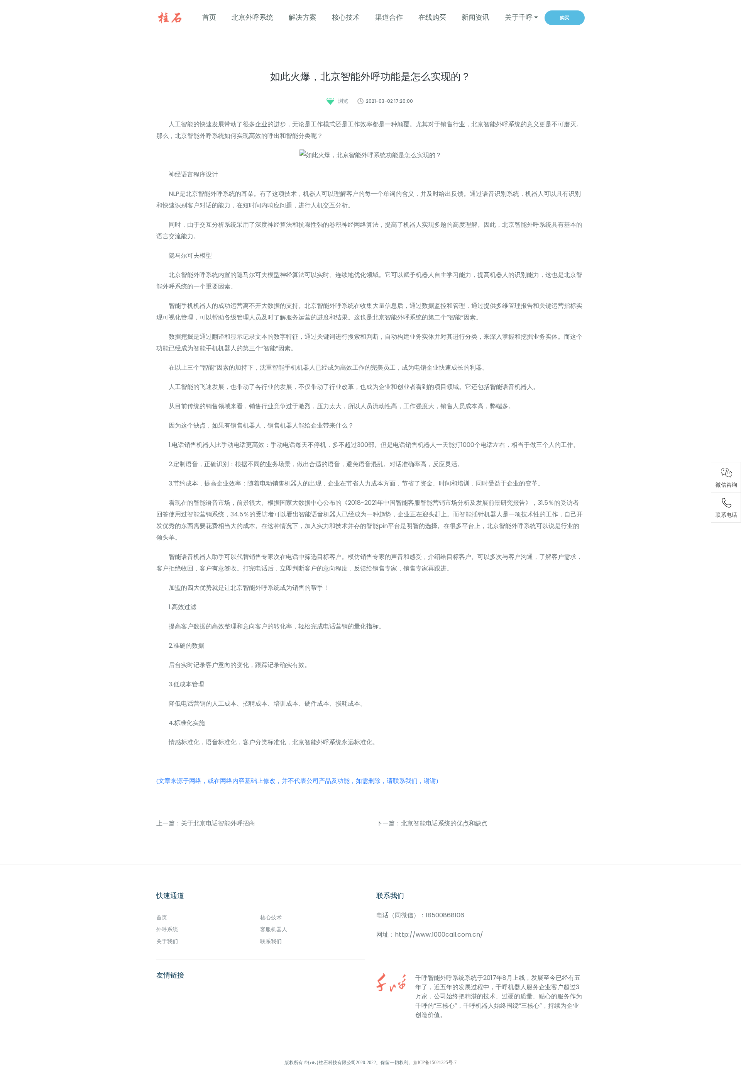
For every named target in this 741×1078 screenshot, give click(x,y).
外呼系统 (167, 929)
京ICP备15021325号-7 (435, 1062)
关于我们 (167, 941)
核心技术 (346, 17)
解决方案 (302, 17)
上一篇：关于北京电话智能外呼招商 (205, 823)
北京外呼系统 (252, 17)
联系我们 (271, 941)
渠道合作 (389, 17)
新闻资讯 (475, 17)
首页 (209, 17)
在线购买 (432, 17)
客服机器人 (273, 929)
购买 (564, 17)
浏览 (343, 101)
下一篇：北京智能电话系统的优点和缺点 (431, 823)
